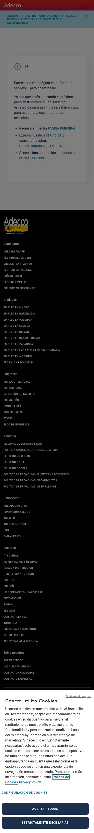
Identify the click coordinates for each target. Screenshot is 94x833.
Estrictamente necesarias (45, 822)
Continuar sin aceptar (78, 696)
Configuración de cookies (25, 792)
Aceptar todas (45, 809)
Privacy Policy (30, 782)
